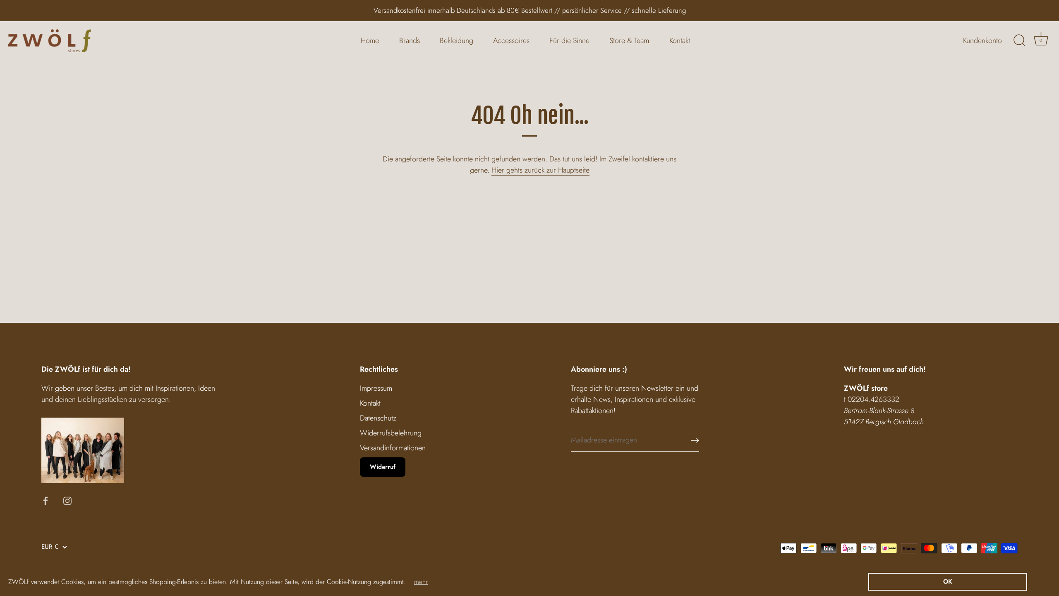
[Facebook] (45, 500)
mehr (421, 581)
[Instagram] (67, 500)
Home (370, 40)
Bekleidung (456, 40)
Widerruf (382, 466)
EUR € (49, 547)
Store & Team (629, 40)
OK (947, 581)
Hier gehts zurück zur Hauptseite (540, 170)
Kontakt (679, 40)
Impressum (376, 388)
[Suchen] (1019, 40)
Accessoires (511, 40)
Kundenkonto (982, 40)
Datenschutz (378, 418)
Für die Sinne (569, 40)
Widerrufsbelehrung (391, 433)
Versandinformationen (393, 447)
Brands (409, 40)
